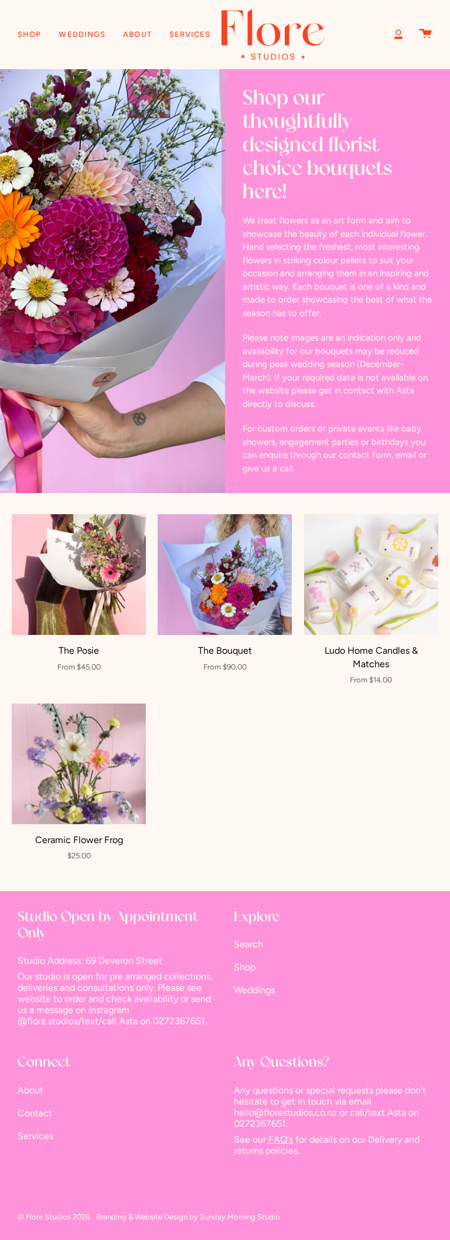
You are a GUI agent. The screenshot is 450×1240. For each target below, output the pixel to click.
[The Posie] (79, 574)
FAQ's (279, 1139)
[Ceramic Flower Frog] (79, 764)
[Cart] (425, 34)
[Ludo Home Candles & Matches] (371, 574)
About (30, 1090)
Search (248, 944)
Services (35, 1136)
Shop (244, 967)
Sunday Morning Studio (240, 1216)
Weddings (254, 990)
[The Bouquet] (225, 574)
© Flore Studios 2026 (54, 1216)
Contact (35, 1113)
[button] (29, 34)
